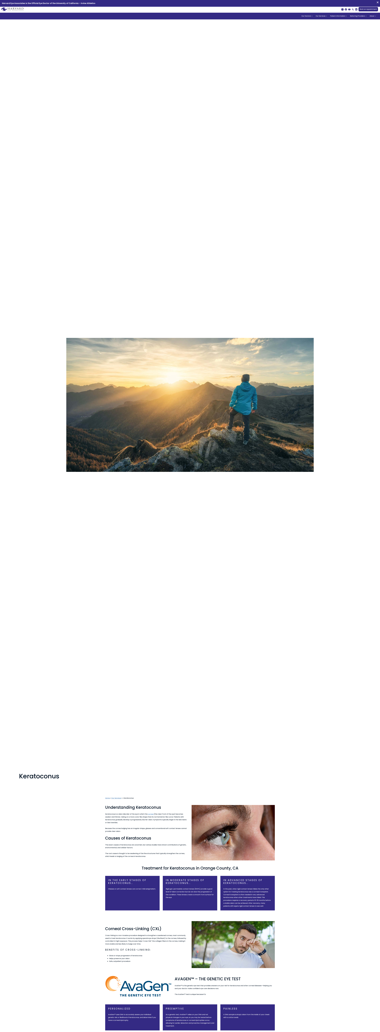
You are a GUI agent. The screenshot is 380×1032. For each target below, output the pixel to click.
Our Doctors (306, 16)
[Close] (378, 2)
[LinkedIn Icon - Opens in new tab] (356, 9)
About (372, 16)
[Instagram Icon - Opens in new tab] (342, 9)
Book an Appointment (368, 9)
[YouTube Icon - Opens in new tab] (349, 9)
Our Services (320, 16)
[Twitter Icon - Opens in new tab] (353, 9)
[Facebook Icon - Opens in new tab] (346, 9)
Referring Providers (357, 16)
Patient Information (337, 16)
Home (107, 798)
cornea (151, 814)
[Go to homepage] (12, 9)
